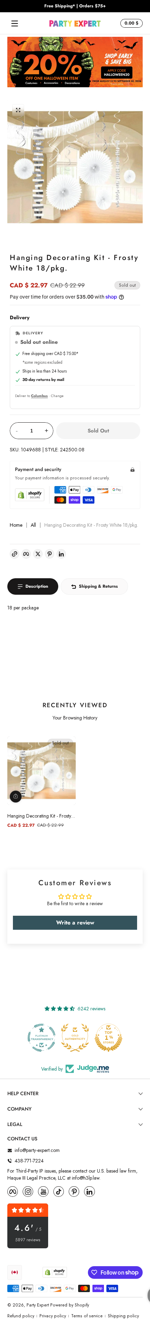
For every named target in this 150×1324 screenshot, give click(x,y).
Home (16, 525)
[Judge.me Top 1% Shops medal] (108, 1038)
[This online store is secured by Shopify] (29, 495)
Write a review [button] (75, 923)
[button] (130, 23)
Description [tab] (36, 586)
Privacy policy (52, 1316)
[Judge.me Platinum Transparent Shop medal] (41, 1038)
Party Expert (38, 1305)
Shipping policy (123, 1316)
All (33, 525)
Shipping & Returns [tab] (98, 586)
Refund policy (20, 1316)
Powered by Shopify (69, 1305)
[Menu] (14, 23)
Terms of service (87, 1316)
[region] (75, 6)
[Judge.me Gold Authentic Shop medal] (75, 1038)
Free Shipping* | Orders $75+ (75, 6)
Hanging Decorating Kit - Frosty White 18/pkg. (39, 815)
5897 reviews (27, 1240)
